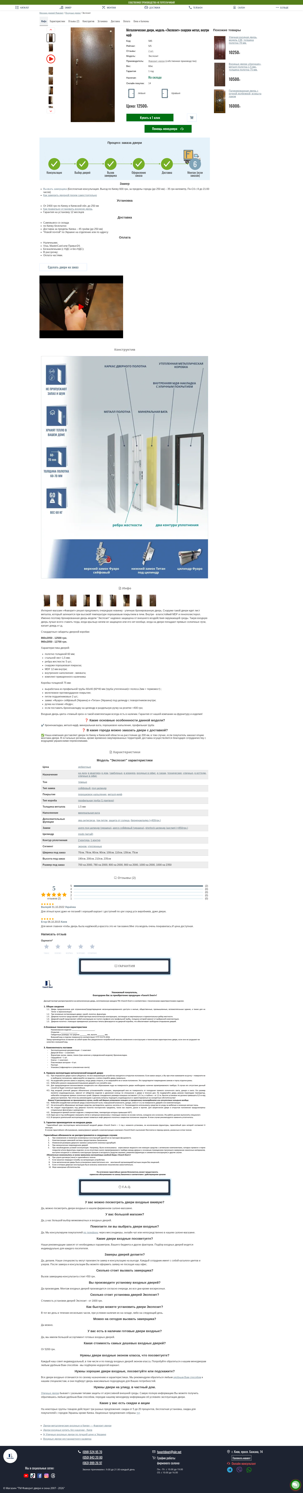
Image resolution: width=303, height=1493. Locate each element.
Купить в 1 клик (150, 117)
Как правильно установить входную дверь (67, 209)
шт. (151, 51)
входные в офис (146, 773)
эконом (82, 846)
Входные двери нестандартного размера (67, 1439)
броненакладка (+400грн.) (146, 820)
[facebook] (40, 1477)
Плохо (58, 953)
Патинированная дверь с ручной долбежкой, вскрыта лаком (245, 93)
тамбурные (115, 773)
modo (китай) (85, 834)
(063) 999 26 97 (92, 1462)
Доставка (115, 21)
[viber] (241, 1470)
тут (138, 1413)
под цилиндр (99, 788)
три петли (101, 820)
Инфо (43, 21)
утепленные (95, 846)
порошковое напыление (92, 794)
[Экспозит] (92, 74)
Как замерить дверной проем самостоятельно (70, 195)
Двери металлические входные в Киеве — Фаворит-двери (77, 1425)
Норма (69, 953)
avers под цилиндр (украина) (94, 828)
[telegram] (231, 1470)
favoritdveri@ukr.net (169, 1451)
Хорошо (81, 953)
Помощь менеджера (165, 128)
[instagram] (46, 1477)
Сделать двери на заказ (63, 267)
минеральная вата (89, 812)
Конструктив (88, 21)
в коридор (129, 773)
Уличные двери (50, 1393)
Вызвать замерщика (55, 189)
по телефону (90, 1232)
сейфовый (84, 788)
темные (82, 782)
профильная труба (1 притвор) (96, 800)
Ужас (46, 953)
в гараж (161, 773)
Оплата (126, 21)
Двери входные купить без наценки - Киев (67, 1430)
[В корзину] (191, 118)
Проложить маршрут (241, 1458)
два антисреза (86, 820)
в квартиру (94, 773)
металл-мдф (115, 794)
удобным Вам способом (187, 1377)
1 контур (95, 840)
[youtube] (26, 1477)
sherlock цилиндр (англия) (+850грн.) (166, 828)
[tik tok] (33, 1477)
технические (174, 773)
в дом (104, 773)
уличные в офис (87, 776)
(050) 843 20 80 (92, 1457)
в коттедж (200, 773)
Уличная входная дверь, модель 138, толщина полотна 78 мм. (243, 40)
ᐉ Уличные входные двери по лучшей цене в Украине (74, 1434)
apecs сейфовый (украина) (128, 828)
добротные (84, 767)
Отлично (92, 953)
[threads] (53, 1477)
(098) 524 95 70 (92, 1451)
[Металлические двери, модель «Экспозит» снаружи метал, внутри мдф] (47, 600)
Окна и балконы (141, 21)
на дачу (82, 773)
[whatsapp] (250, 1470)
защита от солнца (119, 820)
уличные (188, 773)
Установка (102, 21)
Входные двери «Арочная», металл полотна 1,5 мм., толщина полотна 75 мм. (245, 67)
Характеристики (57, 21)
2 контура (83, 840)
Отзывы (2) (73, 21)
